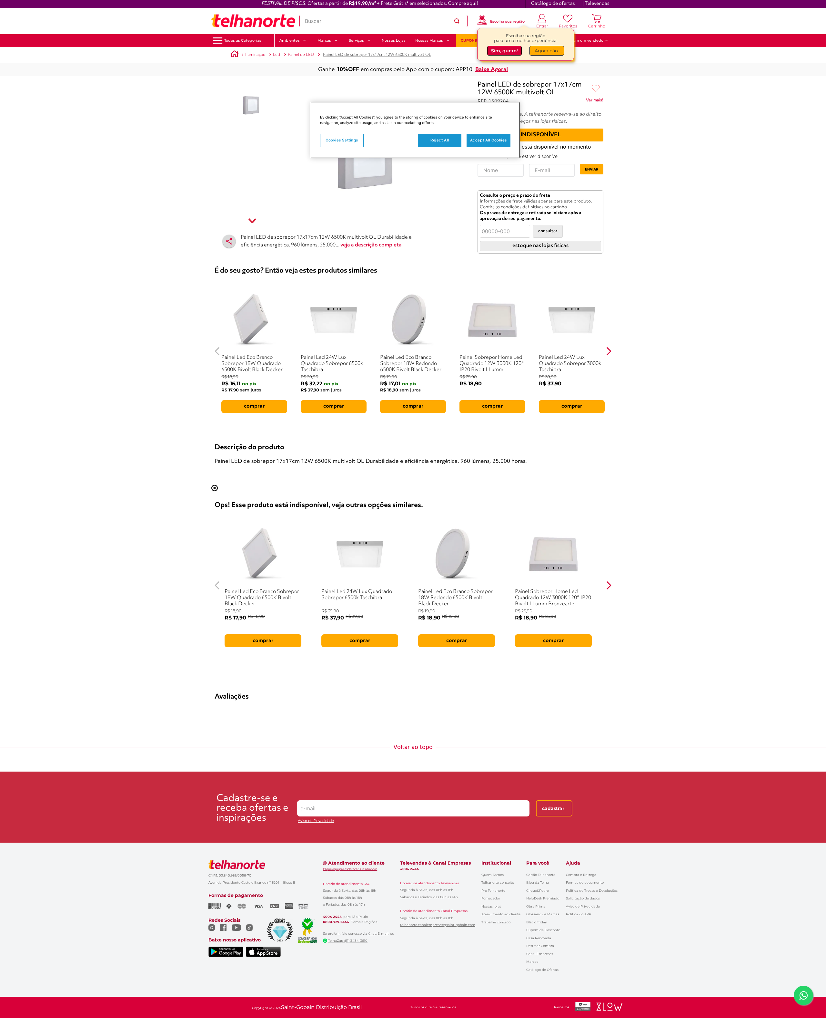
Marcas (532, 962)
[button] (242, 40)
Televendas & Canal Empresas (435, 863)
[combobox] (383, 21)
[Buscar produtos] (458, 21)
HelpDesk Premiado (542, 898)
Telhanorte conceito (497, 882)
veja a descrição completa (371, 245)
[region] (415, 130)
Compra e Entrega (581, 875)
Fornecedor (490, 898)
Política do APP (578, 914)
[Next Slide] (609, 351)
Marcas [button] (324, 40)
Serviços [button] (356, 40)
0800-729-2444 (336, 922)
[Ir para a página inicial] (253, 21)
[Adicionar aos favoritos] (595, 89)
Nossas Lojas (394, 40)
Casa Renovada (538, 938)
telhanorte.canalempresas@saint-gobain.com (437, 925)
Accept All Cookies (488, 140)
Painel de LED (301, 55)
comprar (254, 406)
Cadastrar (553, 808)
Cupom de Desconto (543, 930)
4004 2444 (332, 917)
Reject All (439, 140)
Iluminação (255, 55)
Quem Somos (492, 875)
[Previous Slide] (217, 351)
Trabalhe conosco (495, 922)
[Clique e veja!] (594, 101)
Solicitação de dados (583, 898)
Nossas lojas (491, 906)
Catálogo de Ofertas (542, 970)
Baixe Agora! (491, 69)
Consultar (547, 231)
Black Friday (536, 922)
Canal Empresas (539, 954)
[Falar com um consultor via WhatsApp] (803, 995)
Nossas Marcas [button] (429, 40)
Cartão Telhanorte (540, 875)
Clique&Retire (537, 890)
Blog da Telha (537, 882)
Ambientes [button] (289, 40)
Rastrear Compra (540, 946)
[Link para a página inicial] (234, 54)
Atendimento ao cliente (500, 914)
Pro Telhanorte (493, 890)
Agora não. (547, 51)
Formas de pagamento (585, 882)
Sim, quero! (504, 51)
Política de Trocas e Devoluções (592, 890)
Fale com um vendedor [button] (583, 40)
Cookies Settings (342, 140)
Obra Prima (535, 906)
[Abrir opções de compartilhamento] (229, 241)
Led (276, 55)
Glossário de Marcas (542, 914)
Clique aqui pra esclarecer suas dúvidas (350, 869)
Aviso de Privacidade (316, 821)
